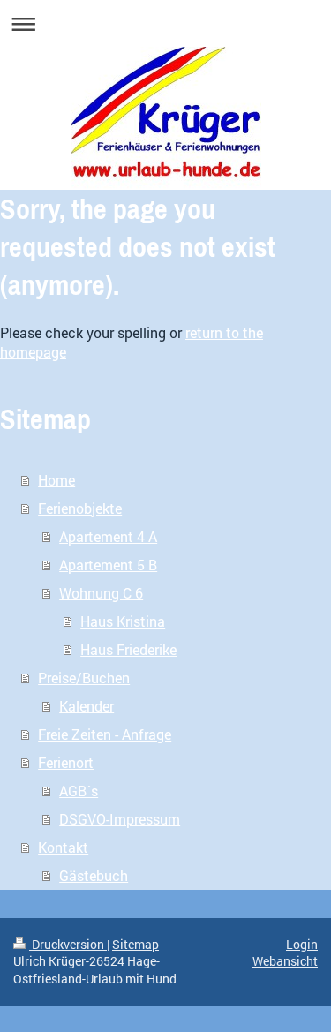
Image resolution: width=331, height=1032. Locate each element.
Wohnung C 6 (101, 593)
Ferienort (66, 762)
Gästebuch (93, 875)
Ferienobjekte (80, 508)
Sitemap (135, 944)
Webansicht (285, 961)
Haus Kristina (122, 621)
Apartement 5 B (108, 564)
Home (56, 480)
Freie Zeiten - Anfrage (104, 734)
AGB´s (78, 790)
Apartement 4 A (108, 536)
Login (302, 944)
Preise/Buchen (84, 677)
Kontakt (63, 847)
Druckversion (68, 944)
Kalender (86, 706)
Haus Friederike (128, 649)
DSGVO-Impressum (119, 819)
